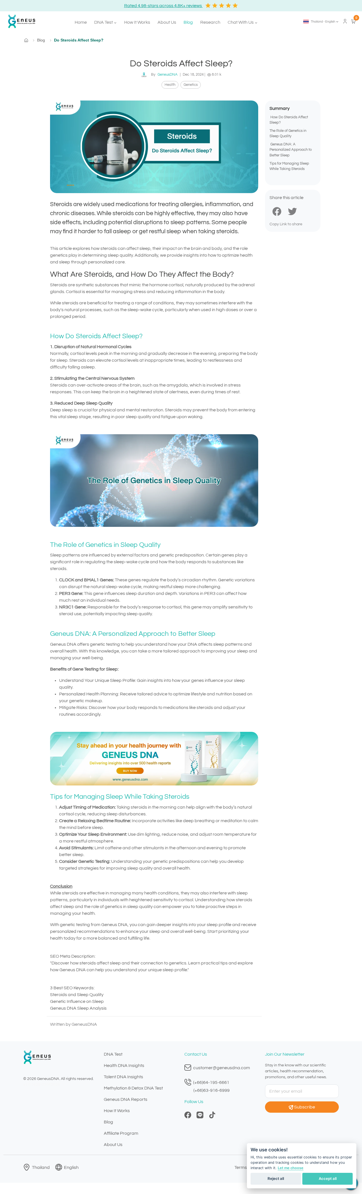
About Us (167, 22)
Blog (188, 22)
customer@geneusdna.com (221, 1068)
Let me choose (290, 1168)
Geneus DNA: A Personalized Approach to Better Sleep (291, 150)
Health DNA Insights (124, 1065)
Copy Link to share (286, 224)
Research (210, 22)
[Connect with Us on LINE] (200, 1114)
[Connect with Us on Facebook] (187, 1114)
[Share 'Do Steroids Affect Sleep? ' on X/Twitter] (292, 211)
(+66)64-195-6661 (210, 1082)
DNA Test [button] (104, 22)
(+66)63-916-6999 (211, 1090)
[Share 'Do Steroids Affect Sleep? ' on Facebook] (276, 211)
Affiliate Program (121, 1133)
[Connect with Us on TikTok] (212, 1114)
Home (81, 22)
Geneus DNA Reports (125, 1099)
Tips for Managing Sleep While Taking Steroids (289, 166)
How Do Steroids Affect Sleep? (289, 120)
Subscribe (304, 1107)
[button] (321, 21)
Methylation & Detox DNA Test (133, 1088)
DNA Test (113, 1054)
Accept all (328, 1178)
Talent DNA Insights (123, 1077)
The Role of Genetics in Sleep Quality (288, 133)
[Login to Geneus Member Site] (345, 20)
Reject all (276, 1178)
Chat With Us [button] (241, 22)
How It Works (137, 22)
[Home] (19, 21)
